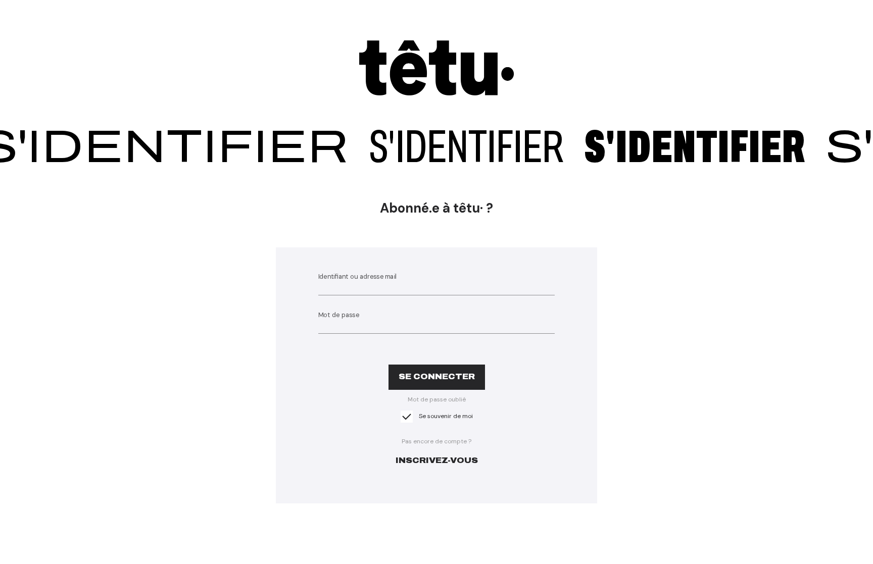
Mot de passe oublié (437, 399)
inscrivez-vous (437, 460)
